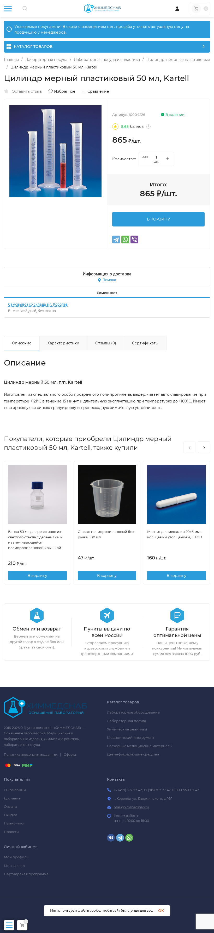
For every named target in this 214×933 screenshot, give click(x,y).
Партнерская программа (26, 874)
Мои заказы (14, 865)
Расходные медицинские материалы (139, 746)
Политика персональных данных (30, 755)
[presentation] (189, 447)
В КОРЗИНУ (158, 219)
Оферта (70, 755)
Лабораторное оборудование (133, 712)
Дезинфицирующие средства (133, 754)
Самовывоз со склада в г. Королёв (38, 304)
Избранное (64, 91)
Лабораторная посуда (46, 59)
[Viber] (134, 239)
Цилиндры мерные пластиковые (178, 59)
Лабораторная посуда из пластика (107, 59)
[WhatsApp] (125, 239)
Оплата (10, 806)
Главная (11, 59)
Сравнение (98, 91)
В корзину (37, 575)
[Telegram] (116, 239)
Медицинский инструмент (130, 737)
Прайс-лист (14, 823)
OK (161, 910)
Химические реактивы (127, 729)
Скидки (10, 815)
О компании (15, 790)
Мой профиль (16, 857)
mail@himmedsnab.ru (131, 807)
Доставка (12, 798)
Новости (11, 832)
